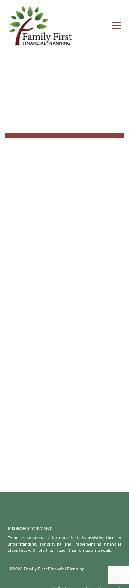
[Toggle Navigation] (117, 25)
